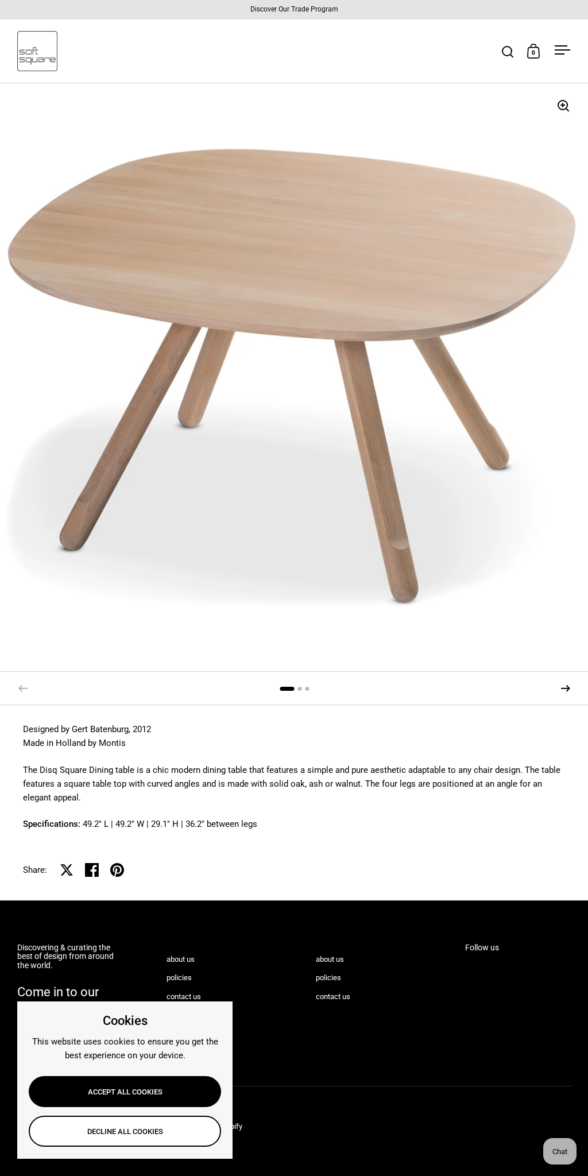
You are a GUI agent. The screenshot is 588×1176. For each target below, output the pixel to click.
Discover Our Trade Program (294, 9)
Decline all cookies (125, 1131)
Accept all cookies (125, 1092)
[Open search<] (508, 51)
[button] (565, 688)
